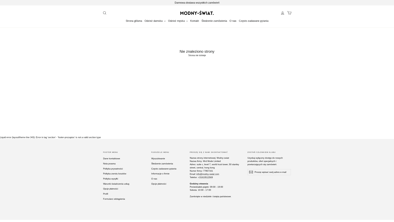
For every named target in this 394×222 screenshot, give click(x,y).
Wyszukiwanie (158, 158)
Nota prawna (109, 163)
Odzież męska (176, 20)
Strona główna (134, 20)
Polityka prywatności (113, 168)
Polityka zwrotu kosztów (114, 173)
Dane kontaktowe (111, 158)
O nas (232, 20)
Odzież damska (154, 20)
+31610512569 (205, 177)
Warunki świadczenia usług (116, 184)
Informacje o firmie (160, 173)
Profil (105, 194)
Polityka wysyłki (110, 178)
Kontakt (194, 20)
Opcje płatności (110, 188)
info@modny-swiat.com (207, 174)
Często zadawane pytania (253, 20)
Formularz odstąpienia (114, 199)
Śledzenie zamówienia (214, 20)
